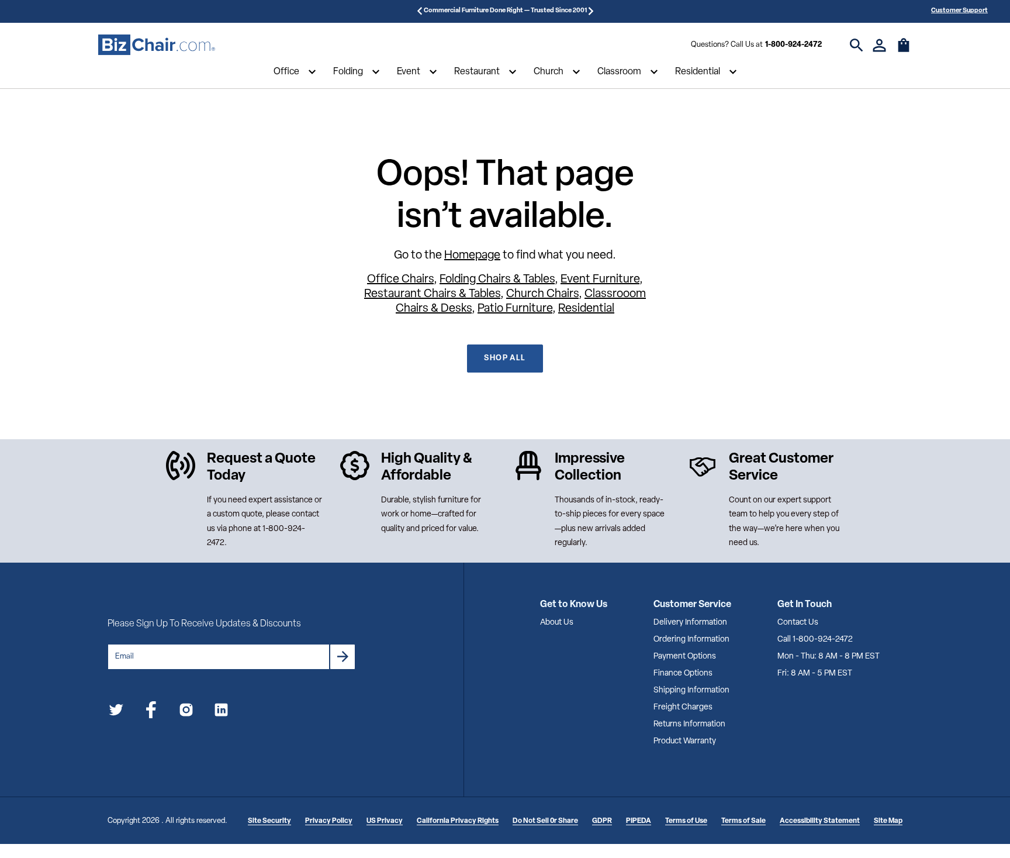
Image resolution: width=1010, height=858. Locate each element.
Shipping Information (691, 690)
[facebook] (151, 712)
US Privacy (384, 821)
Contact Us (797, 622)
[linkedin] (221, 712)
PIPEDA (638, 821)
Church (548, 72)
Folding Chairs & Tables (497, 279)
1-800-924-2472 (793, 45)
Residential (697, 72)
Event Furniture (600, 279)
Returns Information (689, 724)
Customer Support (959, 11)
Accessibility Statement (820, 821)
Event (408, 72)
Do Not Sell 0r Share (545, 821)
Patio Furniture (515, 309)
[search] (856, 45)
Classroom (619, 72)
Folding (348, 72)
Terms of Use (686, 821)
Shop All (504, 358)
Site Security (269, 821)
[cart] (903, 51)
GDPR (602, 821)
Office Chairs (400, 279)
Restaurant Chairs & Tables (432, 294)
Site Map (888, 821)
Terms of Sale (743, 821)
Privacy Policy (328, 821)
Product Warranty (684, 741)
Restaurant (477, 72)
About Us (556, 622)
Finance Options (682, 673)
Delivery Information (690, 622)
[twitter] (116, 712)
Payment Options (684, 656)
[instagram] (186, 712)
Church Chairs (542, 294)
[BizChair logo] (156, 45)
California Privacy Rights (458, 821)
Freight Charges (682, 707)
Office (286, 72)
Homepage (472, 255)
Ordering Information (691, 639)
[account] (879, 45)
